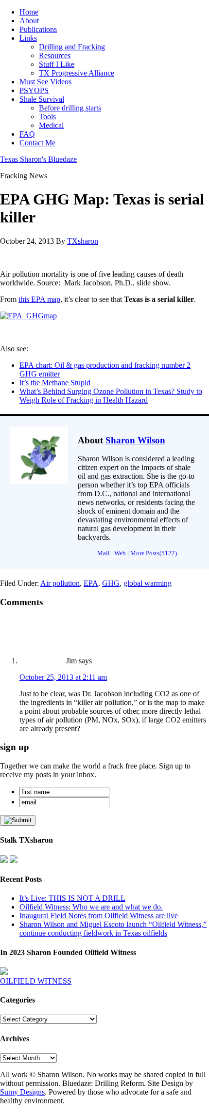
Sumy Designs (22, 1092)
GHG (111, 583)
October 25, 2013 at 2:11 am (63, 677)
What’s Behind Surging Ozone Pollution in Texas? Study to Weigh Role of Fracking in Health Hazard (110, 395)
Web (120, 553)
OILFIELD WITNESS (35, 981)
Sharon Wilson (135, 440)
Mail (103, 553)
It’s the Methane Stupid (54, 382)
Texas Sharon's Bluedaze (38, 159)
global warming (147, 583)
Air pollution (60, 583)
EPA (91, 583)
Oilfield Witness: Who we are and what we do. (91, 907)
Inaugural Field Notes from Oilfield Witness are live (98, 915)
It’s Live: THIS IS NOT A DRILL (72, 898)
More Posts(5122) (153, 553)
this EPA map (39, 299)
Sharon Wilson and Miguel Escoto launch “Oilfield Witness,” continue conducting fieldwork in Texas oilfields (113, 928)
